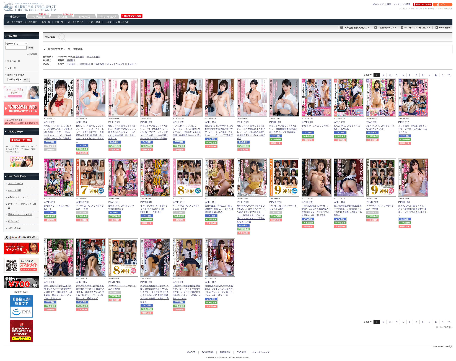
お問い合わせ (122, 22)
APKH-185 (81, 282)
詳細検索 (33, 54)
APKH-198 (81, 122)
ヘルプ (108, 22)
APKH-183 (178, 282)
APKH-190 (243, 202)
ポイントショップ (115, 64)
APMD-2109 (373, 202)
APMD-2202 (82, 202)
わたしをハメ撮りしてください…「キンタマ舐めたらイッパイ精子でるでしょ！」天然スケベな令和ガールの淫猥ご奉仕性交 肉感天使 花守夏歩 (154, 132)
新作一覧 (46, 22)
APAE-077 (404, 122)
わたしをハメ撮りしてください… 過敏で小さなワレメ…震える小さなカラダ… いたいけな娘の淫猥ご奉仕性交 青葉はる (122, 132)
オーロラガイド (75, 22)
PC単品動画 (84, 64)
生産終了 (131, 64)
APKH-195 (178, 122)
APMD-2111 (179, 202)
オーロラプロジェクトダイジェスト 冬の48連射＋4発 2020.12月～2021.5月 (154, 208)
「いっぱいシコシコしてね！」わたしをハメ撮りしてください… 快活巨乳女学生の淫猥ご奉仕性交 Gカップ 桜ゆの (187, 132)
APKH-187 (404, 202)
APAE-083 (372, 122)
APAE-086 (339, 122)
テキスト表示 (93, 56)
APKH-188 (339, 202)
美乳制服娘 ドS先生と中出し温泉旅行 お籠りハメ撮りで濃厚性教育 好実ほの (219, 208)
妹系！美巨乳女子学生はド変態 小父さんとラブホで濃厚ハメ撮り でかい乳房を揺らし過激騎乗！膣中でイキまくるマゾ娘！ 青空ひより (58, 292)
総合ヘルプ (378, 4)
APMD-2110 (276, 202)
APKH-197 (114, 122)
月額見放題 (99, 64)
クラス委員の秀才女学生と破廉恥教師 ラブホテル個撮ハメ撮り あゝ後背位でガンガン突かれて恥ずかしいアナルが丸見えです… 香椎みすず (90, 292)
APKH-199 (49, 122)
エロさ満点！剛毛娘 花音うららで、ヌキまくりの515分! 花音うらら (412, 128)
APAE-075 (49, 202)
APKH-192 (275, 122)
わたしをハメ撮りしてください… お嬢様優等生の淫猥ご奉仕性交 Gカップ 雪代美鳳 (283, 128)
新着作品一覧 (13, 61)
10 (436, 75)
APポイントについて (18, 197)
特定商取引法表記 (21, 292)
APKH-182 (210, 282)
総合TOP (191, 352)
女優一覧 (59, 22)
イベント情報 (94, 22)
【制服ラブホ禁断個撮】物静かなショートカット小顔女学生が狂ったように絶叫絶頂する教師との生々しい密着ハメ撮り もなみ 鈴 (186, 292)
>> (449, 75)
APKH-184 (146, 282)
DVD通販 (71, 64)
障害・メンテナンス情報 (398, 4)
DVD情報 (241, 352)
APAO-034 (146, 202)
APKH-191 (210, 202)
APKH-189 (307, 202)
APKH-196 (146, 122)
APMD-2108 (115, 282)
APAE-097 (307, 122)
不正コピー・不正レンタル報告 (22, 206)
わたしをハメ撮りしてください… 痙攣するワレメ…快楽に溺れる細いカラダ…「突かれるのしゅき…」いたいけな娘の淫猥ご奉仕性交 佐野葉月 (58, 132)
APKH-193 (243, 122)
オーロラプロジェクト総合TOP (22, 22)
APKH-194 (210, 122)
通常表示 (80, 56)
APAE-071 (114, 202)
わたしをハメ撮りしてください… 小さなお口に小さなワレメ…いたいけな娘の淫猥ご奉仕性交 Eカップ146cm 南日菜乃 (251, 132)
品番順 (70, 60)
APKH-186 (49, 282)
